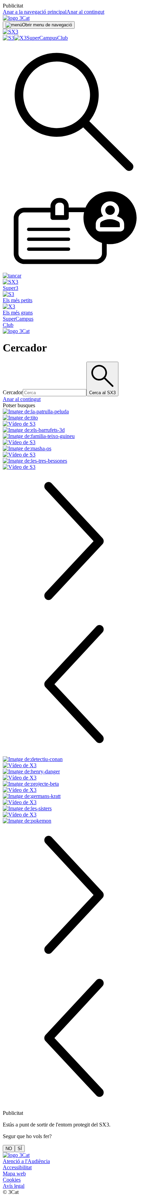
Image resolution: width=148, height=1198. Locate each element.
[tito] (74, 421)
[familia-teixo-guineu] (74, 439)
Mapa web (14, 1173)
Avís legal (13, 1186)
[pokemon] (74, 821)
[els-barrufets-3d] (74, 430)
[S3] (8, 38)
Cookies (12, 1180)
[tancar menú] (12, 276)
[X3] (20, 38)
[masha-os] (74, 452)
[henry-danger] (74, 775)
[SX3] (10, 32)
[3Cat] (16, 18)
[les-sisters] (74, 812)
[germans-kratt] (74, 799)
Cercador (13, 392)
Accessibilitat (17, 1167)
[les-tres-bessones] (74, 464)
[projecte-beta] (74, 787)
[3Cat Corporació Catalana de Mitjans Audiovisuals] (16, 1155)
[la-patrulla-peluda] (74, 412)
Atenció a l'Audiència (26, 1161)
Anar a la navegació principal (34, 12)
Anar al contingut (85, 12)
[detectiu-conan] (74, 762)
